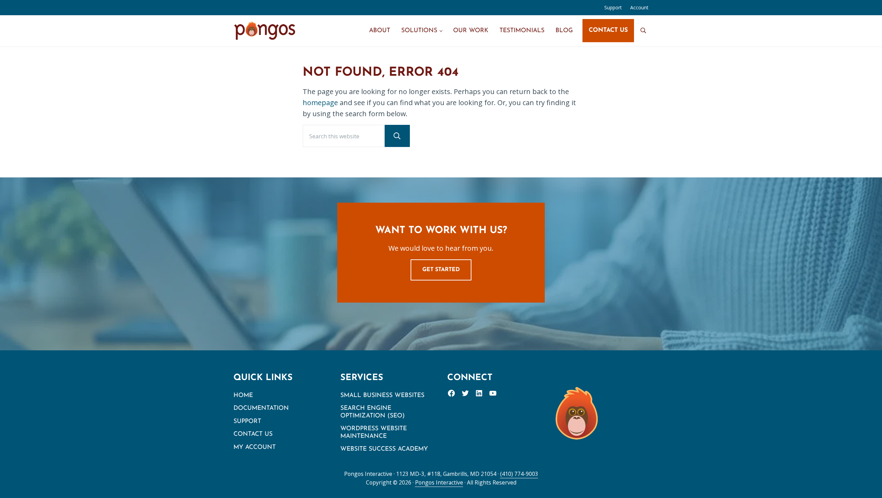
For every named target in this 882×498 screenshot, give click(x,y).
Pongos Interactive (439, 482)
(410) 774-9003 (519, 474)
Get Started (441, 270)
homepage (320, 102)
